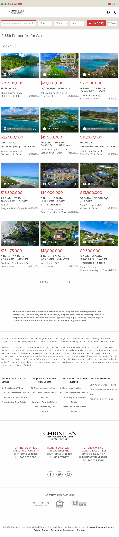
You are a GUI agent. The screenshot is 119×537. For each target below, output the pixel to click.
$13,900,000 (91, 192)
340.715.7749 (96, 460)
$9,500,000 (90, 251)
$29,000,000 (51, 83)
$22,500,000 (12, 137)
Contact (112, 4)
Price (43, 23)
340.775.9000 (11, 4)
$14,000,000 (51, 192)
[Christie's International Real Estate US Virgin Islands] (13, 13)
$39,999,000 (12, 83)
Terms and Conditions (62, 530)
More (75, 23)
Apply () (96, 23)
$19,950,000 (51, 137)
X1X (3, 54)
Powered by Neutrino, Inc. (100, 527)
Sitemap (81, 530)
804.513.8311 (61, 457)
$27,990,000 (91, 83)
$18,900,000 (91, 137)
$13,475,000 (11, 251)
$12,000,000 (51, 251)
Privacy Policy (41, 530)
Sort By (7, 46)
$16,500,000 (11, 192)
